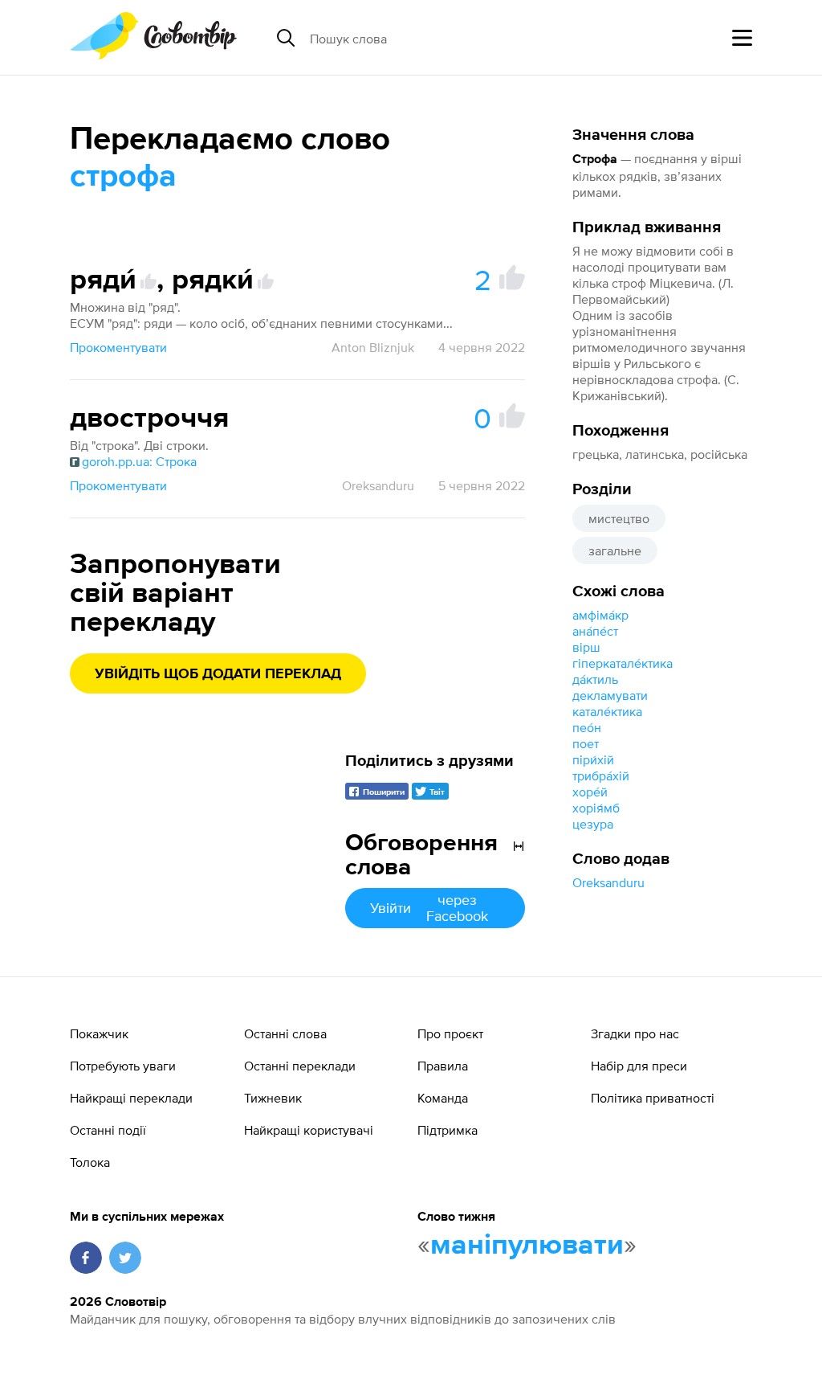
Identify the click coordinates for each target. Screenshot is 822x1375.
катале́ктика (607, 711)
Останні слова (285, 1033)
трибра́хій (600, 775)
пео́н (586, 727)
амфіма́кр (600, 615)
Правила (442, 1065)
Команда (442, 1098)
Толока (90, 1162)
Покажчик (99, 1033)
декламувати (610, 695)
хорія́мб (596, 807)
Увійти (429, 907)
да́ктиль (595, 679)
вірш (586, 647)
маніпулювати (527, 1245)
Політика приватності (652, 1098)
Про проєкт (450, 1033)
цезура (592, 823)
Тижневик (273, 1098)
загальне (614, 550)
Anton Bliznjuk (373, 347)
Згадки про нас (635, 1033)
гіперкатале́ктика (622, 663)
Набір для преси (639, 1065)
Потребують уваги (123, 1065)
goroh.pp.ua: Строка (139, 461)
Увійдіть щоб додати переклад (218, 674)
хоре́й (590, 791)
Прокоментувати (118, 347)
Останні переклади (300, 1065)
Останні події (108, 1130)
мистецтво (618, 518)
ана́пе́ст (595, 631)
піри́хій (593, 759)
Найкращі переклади (131, 1098)
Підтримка (447, 1130)
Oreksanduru (608, 882)
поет (585, 743)
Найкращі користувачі (308, 1130)
